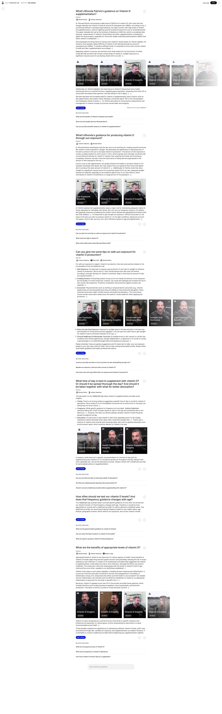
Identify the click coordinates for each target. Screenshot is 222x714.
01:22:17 (128, 615)
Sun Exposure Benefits (83, 197)
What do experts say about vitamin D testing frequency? (94, 539)
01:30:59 (80, 84)
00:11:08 (105, 451)
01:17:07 (200, 84)
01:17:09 (177, 324)
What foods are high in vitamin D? (87, 238)
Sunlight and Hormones (156, 318)
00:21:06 (129, 451)
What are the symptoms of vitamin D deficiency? (92, 652)
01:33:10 (80, 202)
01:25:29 (128, 84)
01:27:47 (104, 84)
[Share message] (144, 11)
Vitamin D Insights (86, 80)
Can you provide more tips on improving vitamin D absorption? (96, 478)
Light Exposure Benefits (181, 318)
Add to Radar (81, 108)
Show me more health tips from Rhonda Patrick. (91, 121)
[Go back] (3, 8)
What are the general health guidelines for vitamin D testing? (96, 529)
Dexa (6, 3)
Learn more (206, 3)
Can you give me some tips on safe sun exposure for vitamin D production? (101, 233)
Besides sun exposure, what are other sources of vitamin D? (96, 367)
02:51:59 (129, 324)
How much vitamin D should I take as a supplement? (93, 657)
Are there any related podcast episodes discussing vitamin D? (96, 483)
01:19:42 (152, 84)
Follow (213, 2)
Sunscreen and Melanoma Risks (134, 318)
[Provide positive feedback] (139, 224)
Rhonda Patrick (82, 19)
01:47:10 (80, 615)
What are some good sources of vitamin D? (90, 647)
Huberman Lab (14, 3)
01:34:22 (176, 84)
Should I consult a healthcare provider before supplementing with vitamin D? (101, 488)
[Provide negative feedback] (144, 224)
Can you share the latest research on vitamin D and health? (95, 534)
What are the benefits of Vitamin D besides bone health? (94, 116)
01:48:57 (104, 615)
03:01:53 (105, 324)
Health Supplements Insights (112, 446)
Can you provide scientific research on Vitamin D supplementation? (98, 126)
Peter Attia (96, 260)
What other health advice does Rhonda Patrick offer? (93, 243)
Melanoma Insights (111, 320)
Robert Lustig (109, 553)
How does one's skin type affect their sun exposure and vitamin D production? (102, 372)
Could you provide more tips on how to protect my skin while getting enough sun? (103, 362)
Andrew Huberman (96, 19)
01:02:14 (153, 324)
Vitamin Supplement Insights (136, 446)
